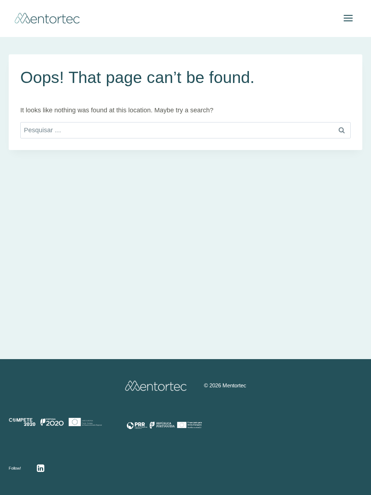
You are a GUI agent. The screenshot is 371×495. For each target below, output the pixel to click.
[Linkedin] (40, 468)
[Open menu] (348, 18)
